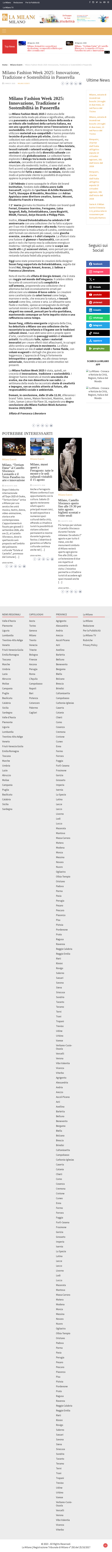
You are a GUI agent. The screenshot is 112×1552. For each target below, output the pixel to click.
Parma (59, 891)
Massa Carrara (63, 838)
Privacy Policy (90, 645)
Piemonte (7, 625)
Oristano (60, 881)
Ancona (33, 664)
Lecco (59, 809)
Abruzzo (6, 678)
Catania (60, 712)
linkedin (97, 310)
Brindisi (60, 688)
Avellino (60, 649)
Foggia (59, 760)
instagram (98, 271)
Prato (59, 934)
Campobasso (35, 683)
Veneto (6, 645)
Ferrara (60, 756)
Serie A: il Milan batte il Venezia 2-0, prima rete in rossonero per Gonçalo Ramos (98, 211)
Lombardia (7, 635)
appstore (97, 340)
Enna (58, 746)
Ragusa (60, 939)
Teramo (60, 1006)
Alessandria (62, 625)
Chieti (59, 717)
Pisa (58, 920)
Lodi (58, 818)
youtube (97, 294)
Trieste (33, 649)
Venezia (33, 645)
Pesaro (59, 905)
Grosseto (60, 780)
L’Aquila (33, 678)
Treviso (60, 1026)
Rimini (59, 963)
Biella (59, 674)
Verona (59, 1058)
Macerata (61, 828)
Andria (59, 630)
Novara (59, 862)
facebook (97, 264)
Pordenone (62, 929)
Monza (59, 852)
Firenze (33, 659)
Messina (60, 857)
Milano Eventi (24, 83)
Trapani (60, 1021)
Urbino (59, 1035)
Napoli (32, 688)
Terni (58, 1011)
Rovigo (59, 968)
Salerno (60, 973)
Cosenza (60, 727)
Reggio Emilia (63, 953)
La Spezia (61, 794)
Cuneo (59, 741)
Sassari (59, 977)
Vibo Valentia (63, 1063)
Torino (32, 625)
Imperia (60, 785)
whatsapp (98, 317)
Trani (58, 1016)
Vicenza (60, 1068)
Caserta (60, 707)
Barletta (60, 654)
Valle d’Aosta (9, 621)
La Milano (7, 2)
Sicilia (5, 707)
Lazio (5, 674)
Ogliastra (60, 871)
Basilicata (7, 698)
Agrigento (61, 621)
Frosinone (61, 770)
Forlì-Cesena (62, 765)
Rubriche (88, 640)
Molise (5, 683)
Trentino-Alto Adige (12, 640)
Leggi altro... (8, 563)
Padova (60, 886)
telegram (97, 325)
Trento (32, 640)
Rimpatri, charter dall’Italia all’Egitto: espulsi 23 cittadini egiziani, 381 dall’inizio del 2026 (96, 153)
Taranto (60, 1002)
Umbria (6, 669)
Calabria (6, 703)
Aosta (32, 621)
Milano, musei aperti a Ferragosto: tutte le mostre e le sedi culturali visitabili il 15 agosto (42, 472)
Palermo (33, 707)
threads (97, 287)
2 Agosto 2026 (66, 521)
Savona (60, 982)
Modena (60, 847)
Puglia (5, 693)
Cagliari (33, 712)
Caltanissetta (63, 693)
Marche (6, 664)
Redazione (18, 2)
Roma (32, 674)
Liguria (5, 630)
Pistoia (59, 924)
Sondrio (60, 997)
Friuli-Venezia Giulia (12, 649)
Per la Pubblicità (33, 2)
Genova (33, 630)
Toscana (6, 659)
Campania (7, 688)
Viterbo (60, 1072)
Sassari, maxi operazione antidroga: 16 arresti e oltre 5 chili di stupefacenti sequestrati (92, 48)
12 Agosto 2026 (38, 485)
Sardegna (7, 712)
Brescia (60, 683)
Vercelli (60, 1053)
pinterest (97, 302)
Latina (59, 799)
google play (98, 348)
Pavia (58, 895)
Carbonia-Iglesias (65, 703)
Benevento (62, 664)
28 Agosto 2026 (10, 485)
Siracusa (60, 992)
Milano (32, 635)
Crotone (60, 736)
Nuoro (59, 867)
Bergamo (60, 669)
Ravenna (60, 944)
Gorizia (59, 775)
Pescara (60, 910)
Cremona (60, 731)
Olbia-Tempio (63, 876)
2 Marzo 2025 (9, 83)
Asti (58, 645)
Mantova (60, 833)
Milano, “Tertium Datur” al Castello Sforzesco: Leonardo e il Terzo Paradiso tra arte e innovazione (44, 48)
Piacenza (60, 915)
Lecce (59, 804)
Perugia (33, 669)
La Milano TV (8, 7)
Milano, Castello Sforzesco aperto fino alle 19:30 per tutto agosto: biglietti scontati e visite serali (69, 507)
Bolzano (60, 678)
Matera (59, 842)
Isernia (59, 789)
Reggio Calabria (64, 949)
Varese (59, 1040)
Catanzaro (34, 703)
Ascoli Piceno (63, 640)
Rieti (58, 958)
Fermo (59, 751)
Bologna (33, 654)
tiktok (96, 333)
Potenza (33, 698)
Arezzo (59, 635)
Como (59, 722)
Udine (59, 1031)
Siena (59, 987)
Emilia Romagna (10, 654)
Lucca (59, 823)
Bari (31, 693)
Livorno (60, 813)
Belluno (60, 659)
